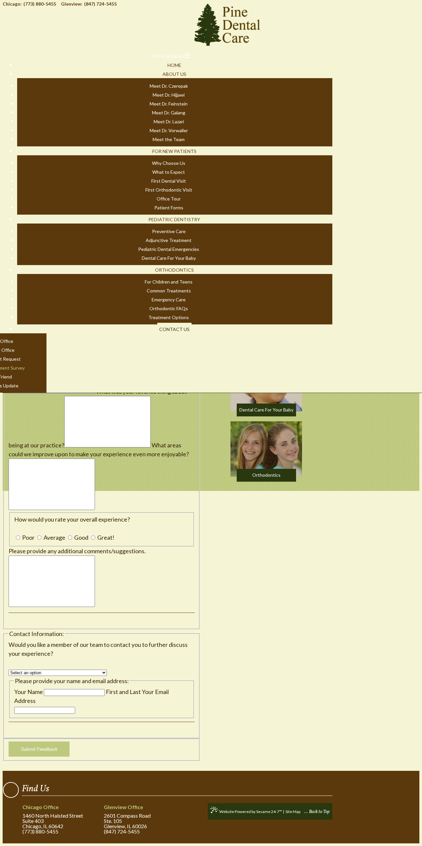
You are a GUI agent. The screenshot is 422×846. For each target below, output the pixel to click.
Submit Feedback (39, 749)
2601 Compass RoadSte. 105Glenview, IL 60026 (127, 816)
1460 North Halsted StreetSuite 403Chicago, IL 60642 (52, 816)
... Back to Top (317, 812)
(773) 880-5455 (40, 831)
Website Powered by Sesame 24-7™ (250, 811)
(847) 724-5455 (122, 831)
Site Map (293, 811)
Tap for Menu (167, 56)
